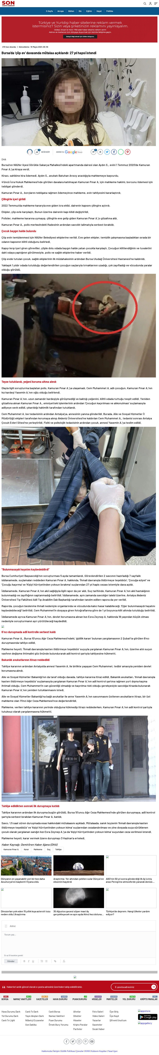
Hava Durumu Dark (11, 1011)
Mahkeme (38, 849)
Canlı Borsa (54, 1011)
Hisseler (97, 998)
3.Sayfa (49, 11)
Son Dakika (30, 1024)
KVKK (87, 1051)
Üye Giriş (114, 1011)
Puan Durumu (80, 998)
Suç (48, 849)
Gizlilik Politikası (68, 1051)
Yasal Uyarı (113, 1051)
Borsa (5, 998)
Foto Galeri (97, 1011)
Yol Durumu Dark (10, 1016)
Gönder (11, 961)
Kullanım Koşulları (99, 1051)
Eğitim (89, 11)
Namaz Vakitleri (22, 998)
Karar (26, 849)
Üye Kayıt (114, 1016)
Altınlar (77, 1011)
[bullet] (46, 961)
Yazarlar (96, 1020)
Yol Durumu (129, 998)
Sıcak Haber (98, 1029)
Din (80, 11)
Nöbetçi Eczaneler (34, 1020)
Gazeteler (42, 998)
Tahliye (58, 849)
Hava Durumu (60, 998)
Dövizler (77, 1016)
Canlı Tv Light (8, 1020)
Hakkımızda (47, 1051)
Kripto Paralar (148, 998)
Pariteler (112, 998)
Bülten (71, 11)
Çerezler (80, 1051)
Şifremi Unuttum (118, 1020)
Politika (109, 11)
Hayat (99, 11)
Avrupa (60, 11)
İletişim (56, 1051)
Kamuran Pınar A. (11, 849)
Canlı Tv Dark (31, 1011)
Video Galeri (98, 1016)
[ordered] (42, 961)
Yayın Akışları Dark (34, 1016)
